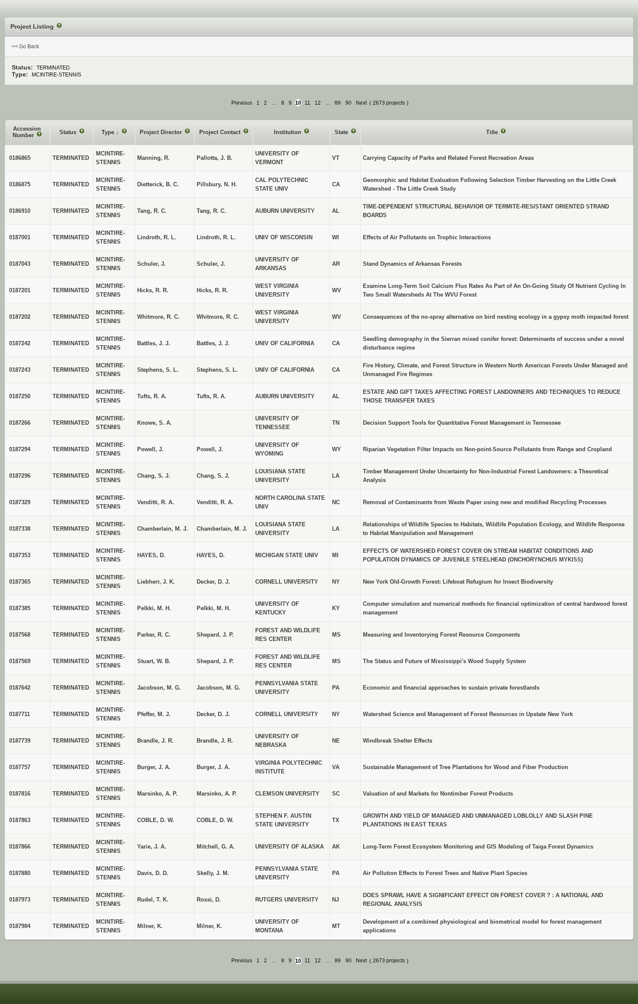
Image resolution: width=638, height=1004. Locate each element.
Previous (241, 103)
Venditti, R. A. (215, 502)
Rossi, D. (209, 899)
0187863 (19, 820)
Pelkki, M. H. (213, 608)
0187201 (19, 290)
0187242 (19, 343)
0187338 (19, 528)
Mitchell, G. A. (216, 846)
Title (493, 132)
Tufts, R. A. (211, 396)
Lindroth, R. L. (216, 237)
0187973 (19, 899)
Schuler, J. (211, 264)
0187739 (19, 740)
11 (307, 103)
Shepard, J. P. (215, 634)
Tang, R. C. (211, 211)
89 (338, 103)
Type (109, 132)
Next (361, 103)
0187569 (19, 661)
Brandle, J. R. (215, 740)
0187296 (19, 475)
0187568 (19, 634)
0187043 (19, 264)
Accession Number (27, 132)
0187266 (19, 422)
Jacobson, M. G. (218, 687)
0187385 (19, 608)
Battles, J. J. (213, 343)
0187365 (19, 581)
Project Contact (220, 132)
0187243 (19, 370)
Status (68, 132)
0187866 (19, 846)
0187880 (19, 873)
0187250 (19, 396)
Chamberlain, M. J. (222, 528)
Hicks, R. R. (212, 290)
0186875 (19, 184)
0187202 (19, 317)
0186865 (19, 158)
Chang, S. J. (213, 475)
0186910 (19, 211)
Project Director (162, 132)
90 (348, 103)
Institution (288, 132)
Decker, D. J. (213, 581)
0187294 (19, 449)
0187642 (19, 687)
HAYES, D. (211, 555)
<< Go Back (25, 46)
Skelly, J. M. (213, 873)
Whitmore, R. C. (218, 317)
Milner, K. (209, 926)
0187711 (19, 714)
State (342, 132)
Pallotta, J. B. (215, 158)
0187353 (19, 555)
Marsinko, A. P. (217, 793)
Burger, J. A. (213, 767)
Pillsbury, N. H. (217, 184)
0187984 (19, 926)
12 (318, 103)
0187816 (19, 793)
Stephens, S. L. (217, 370)
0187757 (19, 767)
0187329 (19, 502)
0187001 (19, 237)
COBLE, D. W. (215, 820)
